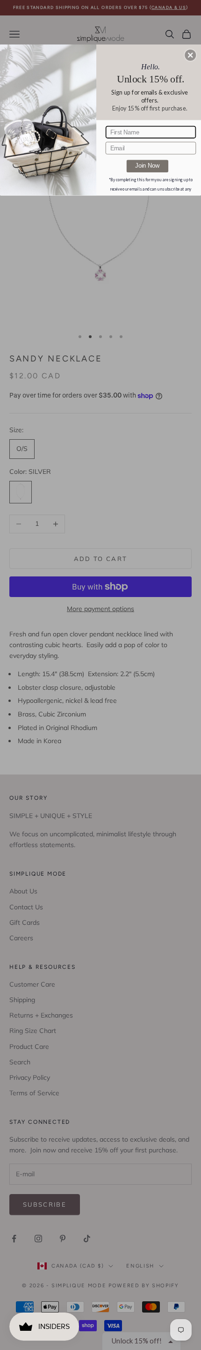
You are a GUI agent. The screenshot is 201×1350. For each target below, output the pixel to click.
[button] (190, 54)
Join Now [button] (147, 165)
